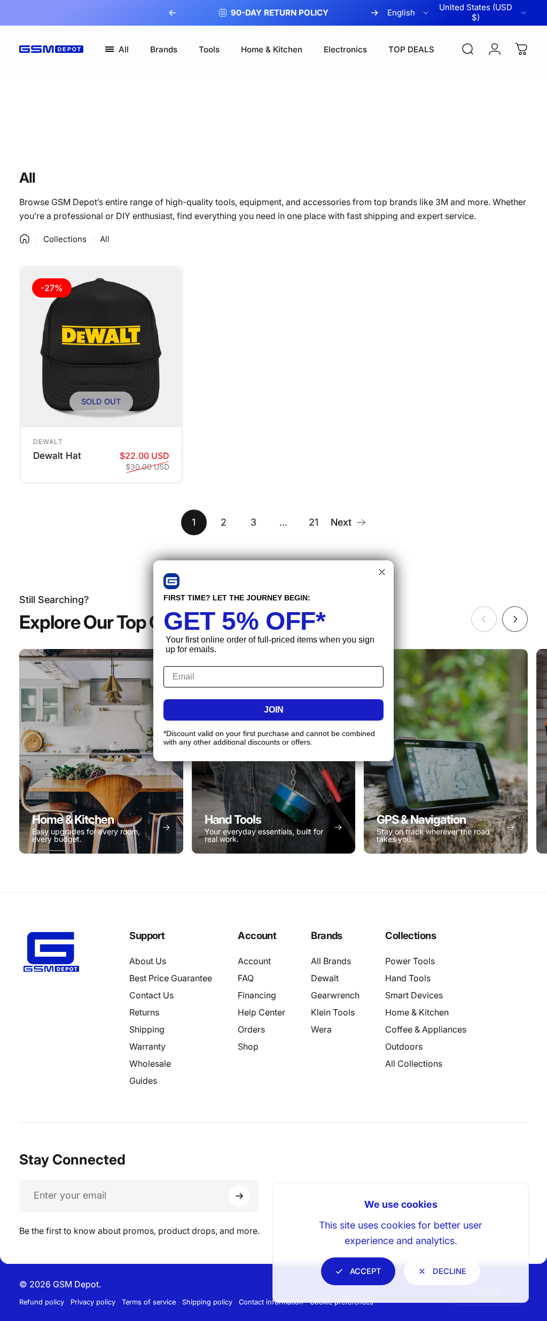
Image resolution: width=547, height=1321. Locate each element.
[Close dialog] (382, 572)
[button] (171, 581)
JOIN (274, 709)
